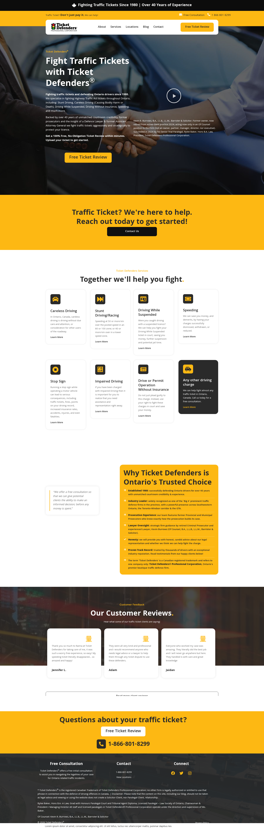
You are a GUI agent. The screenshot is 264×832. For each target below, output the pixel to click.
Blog (146, 27)
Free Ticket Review (197, 27)
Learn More (56, 337)
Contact (158, 27)
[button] (174, 96)
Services (115, 27)
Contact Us (132, 231)
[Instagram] (190, 773)
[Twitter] (181, 773)
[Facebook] (173, 773)
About (102, 27)
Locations (132, 27)
